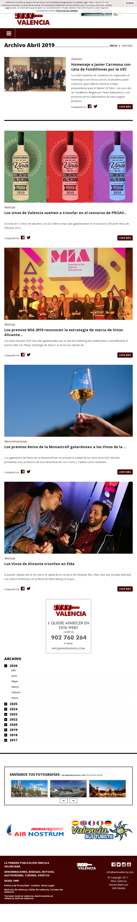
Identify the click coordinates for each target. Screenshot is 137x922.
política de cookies (67, 10)
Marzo (15, 687)
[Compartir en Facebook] (89, 106)
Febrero (16, 692)
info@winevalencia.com (73, 775)
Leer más (125, 106)
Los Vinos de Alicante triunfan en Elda (39, 563)
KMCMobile (118, 888)
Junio (14, 676)
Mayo (14, 681)
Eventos (76, 59)
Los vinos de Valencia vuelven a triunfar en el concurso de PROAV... (65, 212)
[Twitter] (119, 864)
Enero (14, 698)
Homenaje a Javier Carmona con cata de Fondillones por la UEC (101, 67)
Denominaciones (15, 441)
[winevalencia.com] (68, 626)
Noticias (9, 207)
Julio (13, 670)
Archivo (12, 658)
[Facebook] (113, 864)
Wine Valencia (119, 881)
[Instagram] (124, 864)
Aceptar (130, 2)
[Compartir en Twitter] (95, 106)
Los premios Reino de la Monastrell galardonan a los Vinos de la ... (65, 446)
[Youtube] (129, 864)
